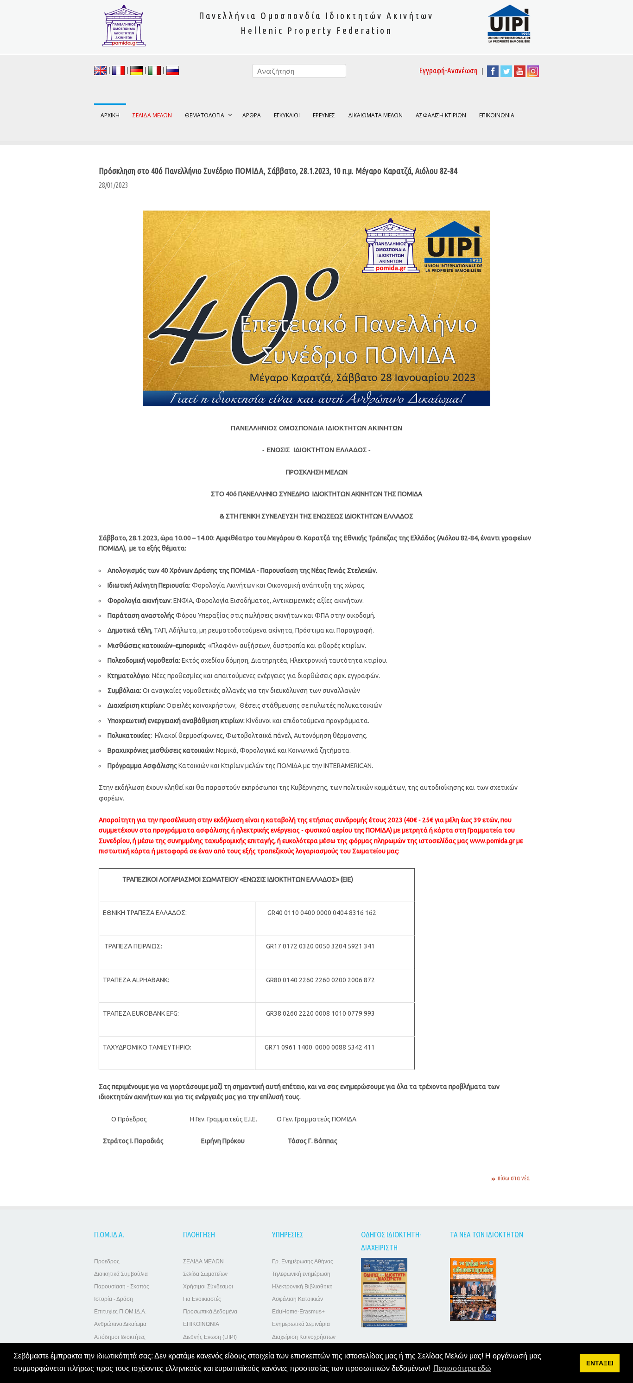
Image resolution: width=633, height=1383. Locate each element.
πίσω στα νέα (514, 1178)
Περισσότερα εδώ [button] (462, 1368)
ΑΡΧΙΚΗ (110, 115)
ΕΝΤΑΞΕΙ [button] (600, 1363)
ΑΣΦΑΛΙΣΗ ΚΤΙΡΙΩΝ (441, 115)
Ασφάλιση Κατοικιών (297, 1299)
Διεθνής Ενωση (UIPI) (210, 1337)
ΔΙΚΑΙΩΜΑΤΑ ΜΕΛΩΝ (375, 115)
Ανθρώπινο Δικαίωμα (120, 1324)
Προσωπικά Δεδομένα (210, 1311)
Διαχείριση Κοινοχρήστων (303, 1337)
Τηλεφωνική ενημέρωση (301, 1274)
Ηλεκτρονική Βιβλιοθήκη (302, 1286)
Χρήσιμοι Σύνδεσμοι (208, 1286)
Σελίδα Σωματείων (205, 1274)
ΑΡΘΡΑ (251, 115)
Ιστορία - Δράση (113, 1299)
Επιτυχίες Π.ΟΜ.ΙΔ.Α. (120, 1311)
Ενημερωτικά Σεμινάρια (301, 1324)
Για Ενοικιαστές (202, 1299)
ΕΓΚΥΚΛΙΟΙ (287, 115)
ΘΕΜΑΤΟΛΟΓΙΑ (204, 115)
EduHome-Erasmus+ (298, 1311)
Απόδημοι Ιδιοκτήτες (120, 1337)
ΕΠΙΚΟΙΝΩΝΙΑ (496, 115)
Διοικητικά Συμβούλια (121, 1274)
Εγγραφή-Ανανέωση (448, 70)
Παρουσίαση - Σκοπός (121, 1286)
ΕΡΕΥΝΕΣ (324, 115)
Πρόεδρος (107, 1261)
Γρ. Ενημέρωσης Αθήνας (302, 1261)
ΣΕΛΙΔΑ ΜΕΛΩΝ (203, 1261)
